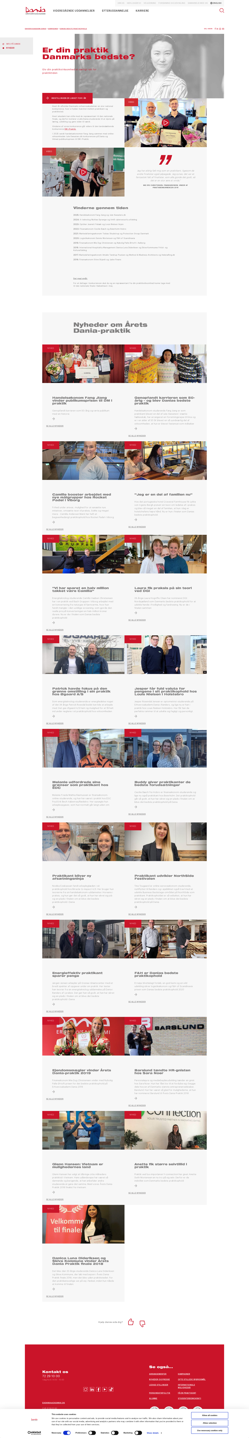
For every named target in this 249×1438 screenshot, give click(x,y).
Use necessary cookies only (209, 1430)
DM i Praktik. (70, 129)
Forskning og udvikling (171, 3)
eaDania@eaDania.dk (53, 1403)
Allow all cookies (209, 1415)
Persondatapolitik (159, 1393)
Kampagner (184, 1374)
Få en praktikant (187, 1393)
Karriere (142, 11)
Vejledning (150, 3)
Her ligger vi (134, 3)
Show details (153, 1433)
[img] (166, 122)
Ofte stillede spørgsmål (192, 1380)
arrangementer (158, 1374)
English (217, 3)
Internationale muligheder (186, 1386)
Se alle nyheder (55, 426)
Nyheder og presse (159, 1380)
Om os (121, 3)
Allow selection (210, 1423)
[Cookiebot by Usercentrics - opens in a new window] (34, 1433)
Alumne (153, 1398)
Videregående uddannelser (74, 11)
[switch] (92, 1433)
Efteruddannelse (115, 11)
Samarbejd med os (198, 3)
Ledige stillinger (158, 1385)
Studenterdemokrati (189, 1398)
